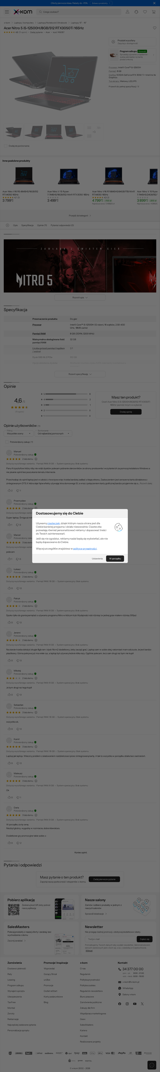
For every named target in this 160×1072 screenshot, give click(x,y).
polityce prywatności (85, 548)
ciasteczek (53, 523)
